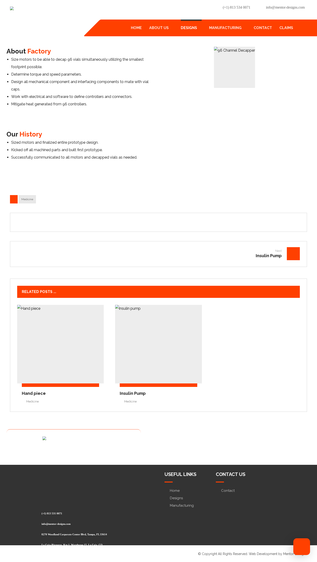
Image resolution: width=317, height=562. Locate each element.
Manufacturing (182, 505)
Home (175, 491)
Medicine (27, 199)
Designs (176, 498)
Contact (228, 491)
